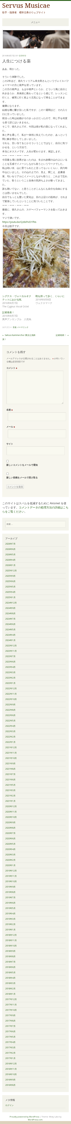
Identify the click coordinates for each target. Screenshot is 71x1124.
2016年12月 (11, 1063)
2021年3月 (10, 790)
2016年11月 (11, 1068)
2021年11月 (11, 752)
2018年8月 (10, 956)
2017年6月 (10, 1031)
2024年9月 (10, 608)
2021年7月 (10, 774)
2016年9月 (10, 1079)
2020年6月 (10, 838)
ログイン (9, 1105)
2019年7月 (10, 897)
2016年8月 (10, 1085)
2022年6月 (10, 715)
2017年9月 (10, 1015)
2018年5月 (10, 972)
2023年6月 (10, 661)
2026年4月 (10, 559)
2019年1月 (10, 929)
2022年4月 (10, 725)
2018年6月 (10, 967)
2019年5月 (10, 908)
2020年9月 (10, 822)
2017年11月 (11, 1004)
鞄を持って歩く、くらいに (50, 296)
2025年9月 (10, 575)
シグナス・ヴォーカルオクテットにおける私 (16, 297)
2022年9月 (10, 704)
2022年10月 (11, 699)
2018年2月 (10, 988)
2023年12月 (11, 645)
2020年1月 (10, 865)
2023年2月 (10, 677)
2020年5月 (10, 843)
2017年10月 (11, 1010)
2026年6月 (10, 549)
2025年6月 (10, 581)
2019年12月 (11, 870)
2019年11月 (11, 876)
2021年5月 (10, 784)
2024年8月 (10, 613)
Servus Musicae (26, 5)
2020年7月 (10, 833)
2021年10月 (11, 758)
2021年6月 (10, 779)
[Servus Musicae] (36, 48)
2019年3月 (10, 918)
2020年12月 (11, 806)
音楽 (15, 327)
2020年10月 (11, 817)
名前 (9, 409)
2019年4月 (10, 913)
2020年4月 (10, 849)
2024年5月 (10, 629)
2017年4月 (10, 1042)
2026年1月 (10, 565)
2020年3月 (10, 854)
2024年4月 (10, 634)
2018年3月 (10, 983)
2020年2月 (10, 859)
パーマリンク (22, 327)
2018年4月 (10, 977)
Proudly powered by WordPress (24, 1116)
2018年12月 (11, 934)
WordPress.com (35, 1119)
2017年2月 (10, 1052)
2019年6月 (10, 902)
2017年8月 (10, 1020)
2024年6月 (10, 624)
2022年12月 (11, 688)
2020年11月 (11, 811)
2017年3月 (10, 1047)
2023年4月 (10, 667)
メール (10, 426)
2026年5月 (10, 554)
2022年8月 (10, 709)
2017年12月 (11, 999)
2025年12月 (11, 570)
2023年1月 (10, 683)
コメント (11, 367)
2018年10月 (11, 945)
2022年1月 (10, 742)
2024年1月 (10, 640)
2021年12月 (11, 747)
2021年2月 (10, 795)
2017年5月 (10, 1036)
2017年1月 (10, 1058)
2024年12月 (11, 602)
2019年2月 (10, 924)
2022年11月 (11, 693)
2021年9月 (10, 763)
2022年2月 (10, 736)
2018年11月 (11, 940)
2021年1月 (10, 801)
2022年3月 (10, 731)
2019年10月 (11, 881)
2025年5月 (10, 586)
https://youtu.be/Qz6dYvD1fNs (19, 222)
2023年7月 (10, 656)
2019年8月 (10, 892)
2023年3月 (10, 672)
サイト (9, 443)
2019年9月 (10, 886)
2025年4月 (10, 592)
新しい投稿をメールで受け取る (22, 477)
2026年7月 (10, 543)
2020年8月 (10, 827)
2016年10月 (11, 1074)
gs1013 (22, 55)
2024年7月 (10, 618)
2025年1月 (10, 597)
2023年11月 (11, 650)
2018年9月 (10, 951)
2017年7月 (10, 1026)
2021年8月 (10, 768)
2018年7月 (10, 961)
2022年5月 (10, 720)
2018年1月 (10, 993)
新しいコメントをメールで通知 (22, 464)
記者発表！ (8, 312)
